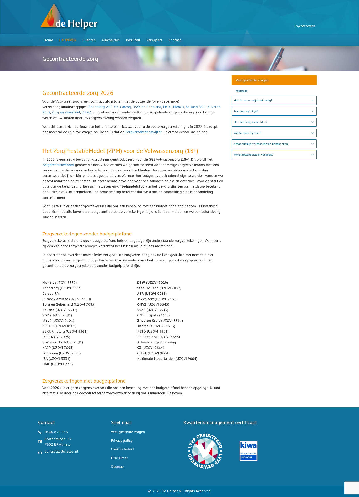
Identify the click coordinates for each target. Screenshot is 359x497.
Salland (192, 106)
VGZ (202, 106)
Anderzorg (96, 106)
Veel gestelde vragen (128, 431)
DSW (136, 106)
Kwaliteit (133, 40)
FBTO (167, 106)
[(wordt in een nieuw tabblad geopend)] (205, 450)
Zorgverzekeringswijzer (143, 131)
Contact (175, 40)
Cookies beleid (122, 449)
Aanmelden (111, 40)
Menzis (178, 106)
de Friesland (151, 106)
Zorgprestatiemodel (58, 164)
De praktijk (67, 40)
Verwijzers (154, 40)
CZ (116, 106)
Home (48, 40)
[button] (274, 100)
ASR (109, 106)
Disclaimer (119, 457)
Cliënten (89, 40)
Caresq (125, 106)
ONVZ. (86, 112)
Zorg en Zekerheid (66, 112)
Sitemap (117, 466)
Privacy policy (121, 440)
